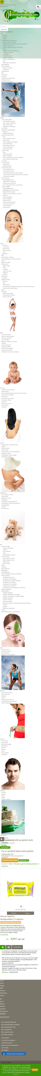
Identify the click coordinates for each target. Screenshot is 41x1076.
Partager (27, 913)
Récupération (5, 653)
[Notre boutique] (20, 2)
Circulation (6, 54)
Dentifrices (6, 69)
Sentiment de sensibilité (10, 584)
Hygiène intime (5, 279)
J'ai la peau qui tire (8, 171)
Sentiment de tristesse (9, 586)
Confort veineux (7, 599)
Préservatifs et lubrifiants (10, 288)
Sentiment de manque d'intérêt (12, 581)
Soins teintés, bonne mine (10, 159)
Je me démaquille (6, 119)
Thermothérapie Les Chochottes (10, 612)
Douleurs (3, 76)
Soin (4, 137)
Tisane (3, 610)
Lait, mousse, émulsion (9, 123)
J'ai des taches (5, 162)
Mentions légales (6, 1062)
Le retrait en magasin (8, 1040)
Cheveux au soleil (6, 403)
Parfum (3, 747)
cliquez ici (16, 1074)
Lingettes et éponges (9, 126)
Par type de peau (6, 168)
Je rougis (4, 161)
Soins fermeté (5, 694)
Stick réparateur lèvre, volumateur (13, 185)
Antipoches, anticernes (9, 181)
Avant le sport (5, 649)
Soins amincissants (6, 692)
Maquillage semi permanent (11, 190)
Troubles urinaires (8, 52)
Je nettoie (4, 128)
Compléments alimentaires (9, 40)
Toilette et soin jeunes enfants (10, 352)
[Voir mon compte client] (2, 839)
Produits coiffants (6, 400)
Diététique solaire (6, 457)
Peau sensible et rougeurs (10, 142)
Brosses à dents (7, 68)
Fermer (35, 1070)
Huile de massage (8, 293)
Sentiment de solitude (9, 582)
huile (4, 252)
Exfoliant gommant (8, 133)
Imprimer (13, 913)
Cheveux (2, 388)
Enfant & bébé (5, 448)
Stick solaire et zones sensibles (10, 451)
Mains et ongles (5, 262)
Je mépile (4, 278)
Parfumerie (4, 264)
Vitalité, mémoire (8, 57)
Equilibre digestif (8, 593)
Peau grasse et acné (9, 145)
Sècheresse (6, 285)
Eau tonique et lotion (9, 121)
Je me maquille (5, 186)
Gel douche (4, 742)
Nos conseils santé (7, 1032)
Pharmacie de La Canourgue (8, 5)
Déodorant (4, 276)
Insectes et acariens (7, 82)
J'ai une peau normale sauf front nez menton (15, 174)
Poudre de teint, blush (9, 202)
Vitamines (4, 35)
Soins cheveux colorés (7, 398)
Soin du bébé (5, 340)
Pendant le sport (6, 651)
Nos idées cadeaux (7, 1034)
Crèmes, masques (8, 548)
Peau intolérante (7, 143)
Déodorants (6, 562)
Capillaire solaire (6, 453)
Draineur (3, 696)
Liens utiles (5, 1048)
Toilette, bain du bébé (7, 336)
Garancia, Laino (7, 271)
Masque (5, 131)
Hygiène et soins (6, 498)
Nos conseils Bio (6, 1029)
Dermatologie (5, 505)
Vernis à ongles (7, 199)
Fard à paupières (7, 197)
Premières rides (7, 154)
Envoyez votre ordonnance (9, 1045)
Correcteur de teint (8, 204)
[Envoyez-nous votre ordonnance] (38, 7)
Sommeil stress (5, 80)
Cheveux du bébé (6, 338)
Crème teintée (7, 205)
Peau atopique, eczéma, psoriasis (11, 259)
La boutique (5, 1038)
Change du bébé (6, 347)
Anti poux (4, 407)
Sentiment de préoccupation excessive (14, 587)
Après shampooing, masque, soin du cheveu (14, 393)
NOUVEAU (3, 1014)
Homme (5, 274)
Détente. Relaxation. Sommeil (11, 594)
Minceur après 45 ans (7, 699)
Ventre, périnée (7, 297)
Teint (4, 553)
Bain (2, 255)
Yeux (4, 49)
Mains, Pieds (6, 563)
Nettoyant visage (6, 744)
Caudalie (5, 269)
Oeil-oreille (4, 496)
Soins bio (4, 402)
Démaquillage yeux (8, 180)
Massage (4, 291)
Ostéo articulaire (7, 601)
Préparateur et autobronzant (9, 445)
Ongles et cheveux (8, 45)
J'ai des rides (5, 150)
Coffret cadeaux (5, 799)
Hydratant (4, 754)
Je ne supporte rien (8, 169)
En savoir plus (4, 934)
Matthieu (5, 273)
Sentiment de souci (8, 577)
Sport (1, 648)
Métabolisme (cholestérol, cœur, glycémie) (15, 44)
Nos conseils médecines (8, 1022)
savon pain (6, 247)
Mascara (5, 195)
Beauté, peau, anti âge (9, 42)
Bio (1, 544)
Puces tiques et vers (7, 495)
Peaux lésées (5, 71)
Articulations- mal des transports (10, 503)
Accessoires (6, 207)
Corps (1, 243)
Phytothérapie (5, 572)
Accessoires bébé (6, 350)
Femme (5, 281)
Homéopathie (5, 64)
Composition (17, 947)
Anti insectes (5, 508)
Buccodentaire (5, 66)
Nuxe (4, 267)
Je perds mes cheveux (7, 390)
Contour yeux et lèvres (9, 183)
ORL (4, 61)
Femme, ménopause (9, 59)
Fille (4, 283)
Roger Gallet (6, 266)
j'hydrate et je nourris (7, 135)
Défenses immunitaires (9, 63)
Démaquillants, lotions (9, 555)
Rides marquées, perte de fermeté (13, 157)
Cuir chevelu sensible (7, 395)
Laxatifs (3, 507)
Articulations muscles (9, 295)
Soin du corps (5, 556)
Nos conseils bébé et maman (10, 1024)
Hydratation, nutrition (7, 257)
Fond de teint (6, 200)
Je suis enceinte (6, 334)
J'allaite (3, 343)
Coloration (4, 396)
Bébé (1, 333)
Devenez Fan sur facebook (15, 1054)
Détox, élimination (6, 703)
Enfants (5, 606)
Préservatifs (5, 753)
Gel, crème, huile (7, 125)
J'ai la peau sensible (8, 176)
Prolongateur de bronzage (9, 455)
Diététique (4, 570)
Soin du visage (5, 546)
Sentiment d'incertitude (9, 579)
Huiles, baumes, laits (9, 560)
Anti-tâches (6, 164)
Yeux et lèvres (5, 178)
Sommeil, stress (7, 56)
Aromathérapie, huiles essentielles (11, 574)
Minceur (2, 691)
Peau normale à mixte (9, 138)
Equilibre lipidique (8, 598)
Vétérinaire (3, 493)
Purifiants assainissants (8, 78)
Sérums (5, 550)
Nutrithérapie (5, 591)
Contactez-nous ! (6, 1043)
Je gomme (4, 254)
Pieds (3, 260)
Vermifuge (4, 500)
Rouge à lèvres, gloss (9, 192)
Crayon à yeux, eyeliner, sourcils (12, 193)
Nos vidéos (4, 1050)
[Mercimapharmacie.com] (20, 15)
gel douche (6, 248)
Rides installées (7, 156)
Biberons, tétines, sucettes (9, 341)
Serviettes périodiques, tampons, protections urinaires (19, 286)
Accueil (3, 864)
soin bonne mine (7, 149)
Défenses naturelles (8, 608)
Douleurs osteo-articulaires (10, 51)
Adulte (5, 37)
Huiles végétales (6, 589)
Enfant (4, 38)
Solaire (2, 443)
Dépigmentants (7, 166)
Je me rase (4, 741)
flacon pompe (7, 250)
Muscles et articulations (8, 655)
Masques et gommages (8, 130)
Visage (2, 118)
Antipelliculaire (5, 1017)
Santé (1, 33)
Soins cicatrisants (8, 147)
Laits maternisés (6, 345)
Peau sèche (6, 140)
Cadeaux (2, 790)
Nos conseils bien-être (8, 1027)
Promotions (3, 835)
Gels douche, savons (9, 558)
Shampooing (5, 391)
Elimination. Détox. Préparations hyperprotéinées (17, 603)
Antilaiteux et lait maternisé (9, 501)
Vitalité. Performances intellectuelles (13, 596)
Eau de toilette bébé (7, 348)
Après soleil (4, 450)
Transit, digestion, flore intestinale (13, 47)
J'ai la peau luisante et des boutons (13, 173)
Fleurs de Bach (5, 575)
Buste (3, 290)
